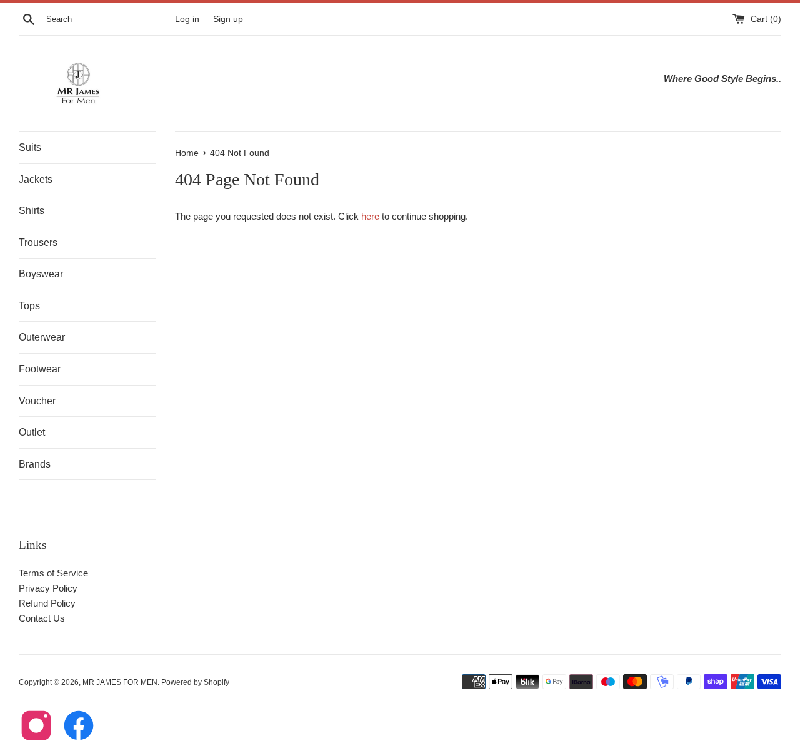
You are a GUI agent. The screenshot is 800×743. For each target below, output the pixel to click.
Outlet (32, 432)
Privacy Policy (48, 588)
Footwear (40, 369)
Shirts (31, 210)
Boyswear (41, 274)
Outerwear (42, 337)
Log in (187, 19)
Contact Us (42, 618)
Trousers (38, 242)
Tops (29, 305)
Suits (30, 147)
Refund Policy (47, 603)
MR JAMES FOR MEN (120, 682)
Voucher (37, 401)
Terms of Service (53, 573)
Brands (35, 464)
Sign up (228, 19)
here (370, 216)
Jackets (35, 179)
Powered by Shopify (195, 682)
